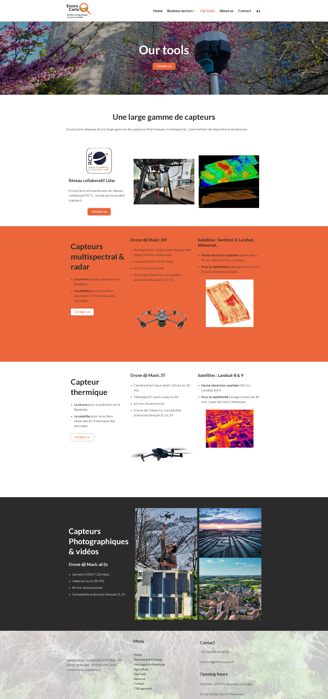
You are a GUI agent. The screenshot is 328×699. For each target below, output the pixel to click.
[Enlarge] (255, 159)
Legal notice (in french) (84, 660)
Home (157, 11)
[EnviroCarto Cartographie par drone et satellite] (79, 10)
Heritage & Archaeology (149, 664)
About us (226, 11)
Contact (244, 11)
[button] (194, 11)
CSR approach (143, 688)
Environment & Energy (148, 659)
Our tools (207, 11)
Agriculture (141, 669)
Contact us (164, 66)
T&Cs (111, 660)
